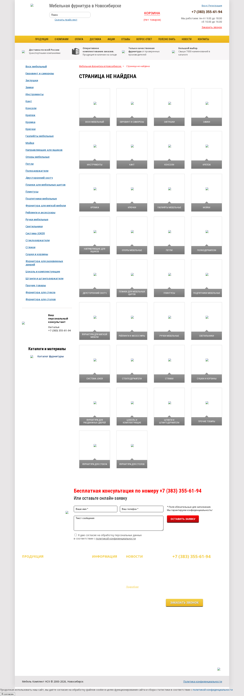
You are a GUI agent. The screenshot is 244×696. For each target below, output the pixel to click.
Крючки (31, 129)
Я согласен (7, 694)
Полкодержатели (37, 170)
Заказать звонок (212, 27)
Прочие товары (36, 285)
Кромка (30, 122)
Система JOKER (35, 233)
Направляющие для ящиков (44, 150)
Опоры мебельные (37, 156)
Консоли (31, 108)
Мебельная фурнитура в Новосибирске (100, 66)
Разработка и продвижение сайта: (200, 665)
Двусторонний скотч (39, 177)
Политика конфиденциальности (202, 681)
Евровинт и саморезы (40, 73)
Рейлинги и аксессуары (40, 212)
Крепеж (30, 115)
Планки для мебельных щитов (46, 184)
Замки (30, 87)
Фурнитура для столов (41, 299)
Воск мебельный (36, 66)
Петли (30, 163)
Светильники (34, 226)
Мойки (30, 143)
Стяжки (30, 247)
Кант (29, 101)
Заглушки (32, 80)
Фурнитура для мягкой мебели (46, 205)
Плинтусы (32, 191)
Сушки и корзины (37, 254)
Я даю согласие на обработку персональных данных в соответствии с (108, 536)
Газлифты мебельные (40, 136)
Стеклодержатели (38, 240)
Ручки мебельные (37, 219)
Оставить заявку (183, 519)
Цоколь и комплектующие (43, 271)
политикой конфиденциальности (116, 538)
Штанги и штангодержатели (44, 278)
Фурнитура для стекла (40, 292)
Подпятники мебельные (41, 198)
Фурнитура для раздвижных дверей (44, 262)
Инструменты (35, 94)
